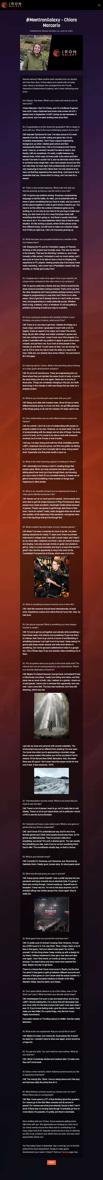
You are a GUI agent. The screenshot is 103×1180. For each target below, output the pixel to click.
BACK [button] (51, 1162)
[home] (14, 5)
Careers (64, 1152)
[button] (99, 5)
